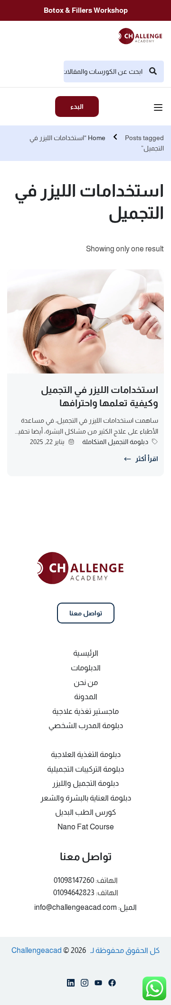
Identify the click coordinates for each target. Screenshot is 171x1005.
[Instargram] (84, 984)
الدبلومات (86, 668)
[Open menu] (159, 109)
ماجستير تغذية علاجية (85, 711)
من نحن (86, 682)
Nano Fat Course (85, 827)
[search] (152, 71)
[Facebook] (112, 984)
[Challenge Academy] (143, 35)
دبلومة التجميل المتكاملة (115, 441)
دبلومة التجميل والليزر (85, 783)
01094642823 (74, 893)
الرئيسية (85, 653)
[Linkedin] (71, 984)
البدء (77, 106)
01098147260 (74, 880)
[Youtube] (98, 984)
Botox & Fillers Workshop (86, 10)
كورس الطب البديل (85, 812)
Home (96, 138)
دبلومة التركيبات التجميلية (85, 769)
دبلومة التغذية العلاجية (86, 754)
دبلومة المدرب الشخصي (85, 725)
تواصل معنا (85, 613)
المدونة (85, 697)
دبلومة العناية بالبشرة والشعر (85, 798)
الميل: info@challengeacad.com (85, 907)
